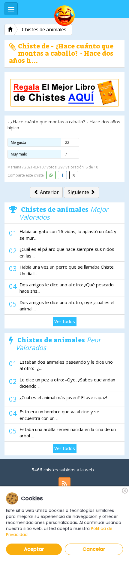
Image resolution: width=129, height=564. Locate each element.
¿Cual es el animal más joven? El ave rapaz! (63, 397)
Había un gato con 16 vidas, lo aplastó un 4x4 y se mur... (68, 234)
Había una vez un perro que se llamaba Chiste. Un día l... (67, 270)
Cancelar (93, 549)
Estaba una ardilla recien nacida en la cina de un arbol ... (68, 432)
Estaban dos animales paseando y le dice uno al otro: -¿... (66, 365)
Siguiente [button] (79, 192)
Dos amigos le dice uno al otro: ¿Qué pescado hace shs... (67, 288)
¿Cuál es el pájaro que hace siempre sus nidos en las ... (67, 252)
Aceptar (34, 549)
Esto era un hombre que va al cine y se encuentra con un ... (59, 414)
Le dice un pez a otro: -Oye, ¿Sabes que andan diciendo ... (67, 383)
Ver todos (64, 321)
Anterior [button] (49, 192)
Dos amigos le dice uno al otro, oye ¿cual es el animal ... (67, 305)
